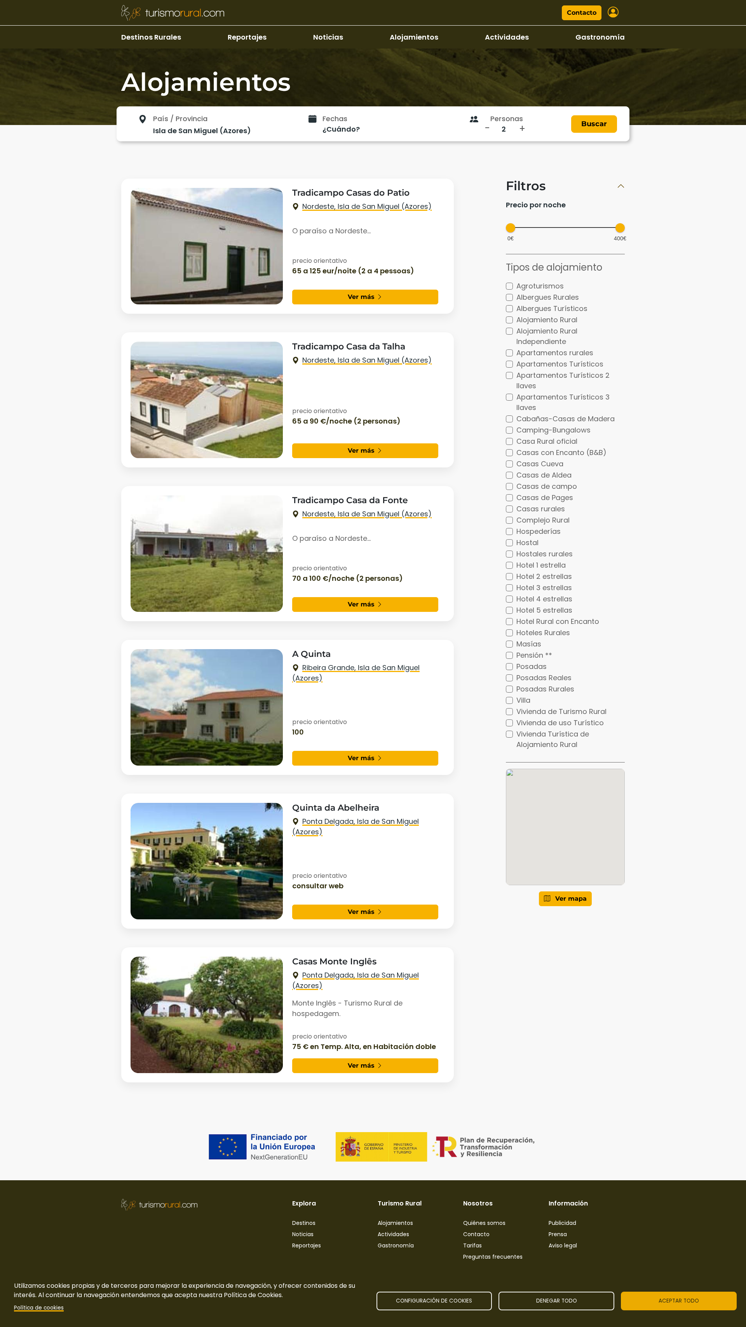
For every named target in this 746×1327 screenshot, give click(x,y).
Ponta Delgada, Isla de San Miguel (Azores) (355, 826)
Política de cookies (39, 1307)
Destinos (303, 1223)
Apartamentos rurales (554, 353)
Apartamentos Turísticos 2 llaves (563, 380)
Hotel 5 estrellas (544, 610)
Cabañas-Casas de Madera (565, 419)
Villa (523, 700)
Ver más (362, 296)
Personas (506, 118)
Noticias (328, 37)
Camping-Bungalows (553, 430)
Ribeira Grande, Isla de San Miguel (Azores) (356, 673)
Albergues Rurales (547, 297)
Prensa (558, 1234)
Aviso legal (563, 1245)
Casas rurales (540, 509)
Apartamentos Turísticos (559, 364)
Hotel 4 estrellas (544, 599)
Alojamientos (414, 37)
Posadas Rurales (545, 689)
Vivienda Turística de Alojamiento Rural (552, 739)
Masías (528, 644)
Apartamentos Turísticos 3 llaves (563, 402)
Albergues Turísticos (551, 308)
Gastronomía (600, 37)
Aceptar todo (679, 1300)
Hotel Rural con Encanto (557, 621)
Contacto (581, 12)
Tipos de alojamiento (554, 267)
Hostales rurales (544, 554)
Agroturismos (540, 286)
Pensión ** (534, 655)
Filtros (526, 186)
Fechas (334, 118)
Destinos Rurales (151, 37)
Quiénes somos (484, 1223)
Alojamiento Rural (546, 320)
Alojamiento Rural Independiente (546, 336)
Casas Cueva (539, 464)
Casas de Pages (544, 497)
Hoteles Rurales (543, 632)
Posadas (531, 666)
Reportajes (247, 37)
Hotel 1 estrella (541, 565)
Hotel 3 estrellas (544, 587)
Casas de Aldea (544, 475)
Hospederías (538, 531)
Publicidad (562, 1223)
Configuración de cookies (434, 1300)
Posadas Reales (544, 678)
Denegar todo (556, 1300)
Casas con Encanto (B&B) (561, 452)
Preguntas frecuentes (493, 1257)
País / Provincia (180, 118)
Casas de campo (546, 486)
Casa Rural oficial (546, 441)
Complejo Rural (543, 520)
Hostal (527, 542)
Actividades (507, 37)
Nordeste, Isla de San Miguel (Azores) (367, 206)
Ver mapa (570, 898)
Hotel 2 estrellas (544, 576)
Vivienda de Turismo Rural (561, 711)
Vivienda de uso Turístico (560, 723)
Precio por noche (536, 205)
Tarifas (472, 1245)
